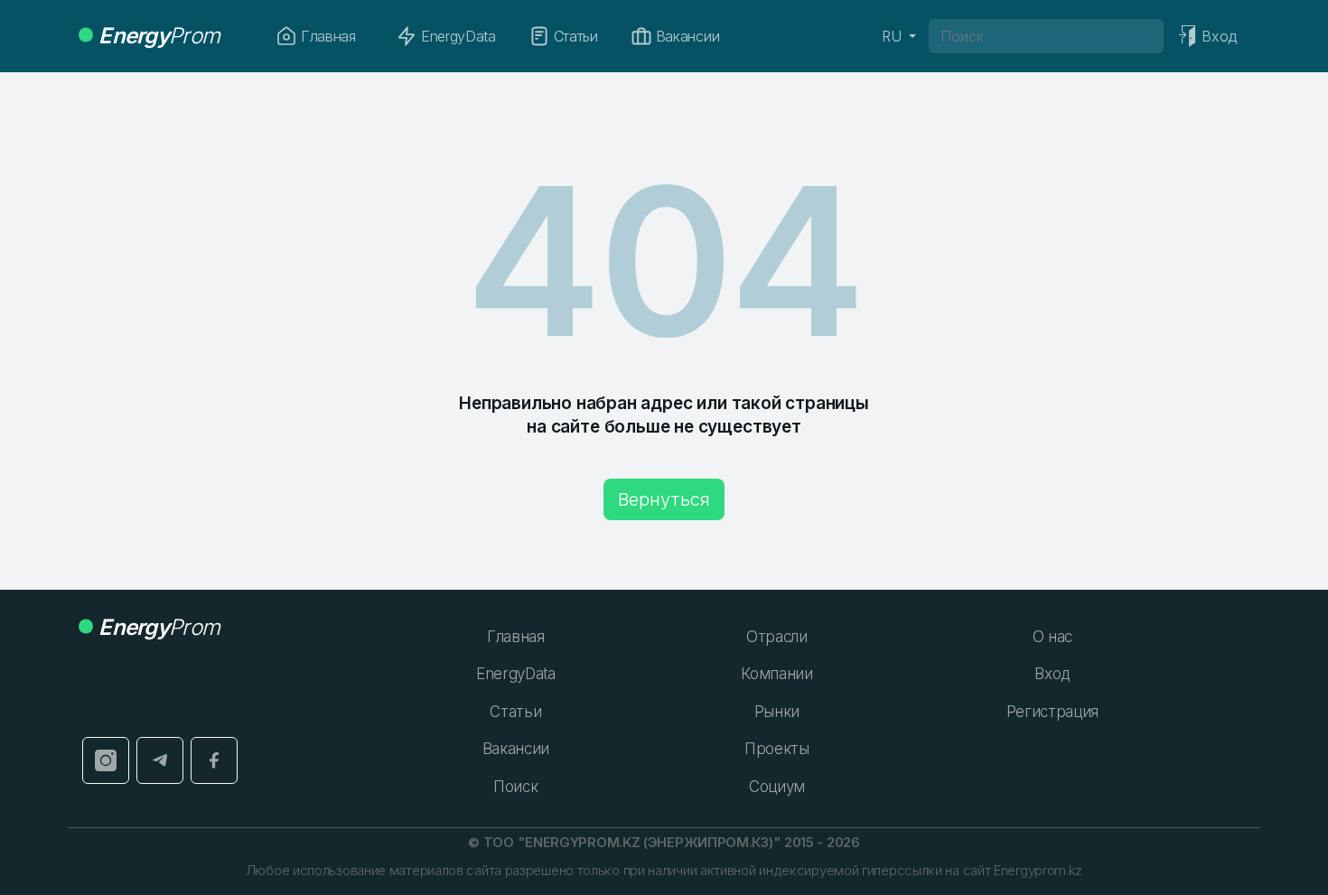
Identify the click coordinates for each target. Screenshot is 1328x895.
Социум (777, 787)
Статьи (576, 36)
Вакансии (687, 36)
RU (893, 36)
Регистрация (1052, 712)
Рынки (777, 712)
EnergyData (458, 36)
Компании (776, 674)
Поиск (515, 787)
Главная (328, 36)
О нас (1052, 637)
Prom (159, 36)
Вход (1052, 674)
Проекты (776, 749)
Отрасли (777, 637)
